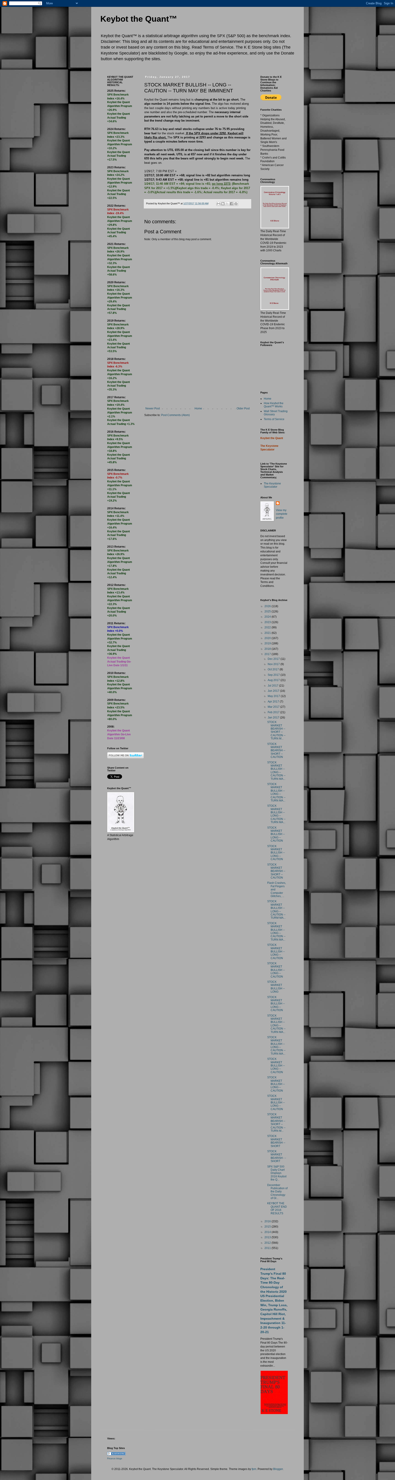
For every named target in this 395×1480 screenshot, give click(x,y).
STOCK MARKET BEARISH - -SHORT (276, 1156)
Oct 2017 (274, 669)
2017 (268, 654)
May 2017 (274, 696)
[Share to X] (227, 203)
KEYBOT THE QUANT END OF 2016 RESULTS (277, 1208)
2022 (268, 627)
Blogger (278, 1469)
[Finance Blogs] (116, 1454)
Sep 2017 (274, 674)
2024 (268, 616)
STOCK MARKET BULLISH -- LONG (276, 986)
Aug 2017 (274, 680)
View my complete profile (281, 514)
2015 (268, 1226)
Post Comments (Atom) (175, 415)
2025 (268, 611)
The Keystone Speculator (272, 485)
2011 (268, 1248)
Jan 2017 (274, 717)
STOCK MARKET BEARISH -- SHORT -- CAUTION (276, 750)
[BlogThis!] (223, 203)
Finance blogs (114, 1458)
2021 (268, 633)
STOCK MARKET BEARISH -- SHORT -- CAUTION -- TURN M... (276, 730)
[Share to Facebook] (231, 203)
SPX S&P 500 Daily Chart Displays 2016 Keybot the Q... (276, 1173)
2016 (268, 1221)
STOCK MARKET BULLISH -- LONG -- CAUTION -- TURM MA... (276, 909)
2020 (268, 638)
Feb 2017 (274, 712)
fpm (254, 1469)
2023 (268, 622)
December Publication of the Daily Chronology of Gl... (277, 1191)
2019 (268, 643)
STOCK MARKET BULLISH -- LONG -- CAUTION (276, 834)
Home (198, 408)
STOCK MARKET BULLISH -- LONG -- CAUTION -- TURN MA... (276, 770)
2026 (268, 606)
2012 (268, 1242)
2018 (268, 648)
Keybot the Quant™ (138, 18)
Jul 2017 (273, 685)
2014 (268, 1232)
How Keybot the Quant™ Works (273, 405)
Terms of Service (274, 419)
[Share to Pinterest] (236, 203)
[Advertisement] (197, 372)
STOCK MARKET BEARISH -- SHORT (276, 1140)
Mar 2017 (274, 706)
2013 (268, 1237)
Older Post (243, 408)
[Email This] (218, 203)
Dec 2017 (274, 659)
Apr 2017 (274, 701)
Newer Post (152, 408)
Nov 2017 (274, 664)
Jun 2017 (274, 690)
